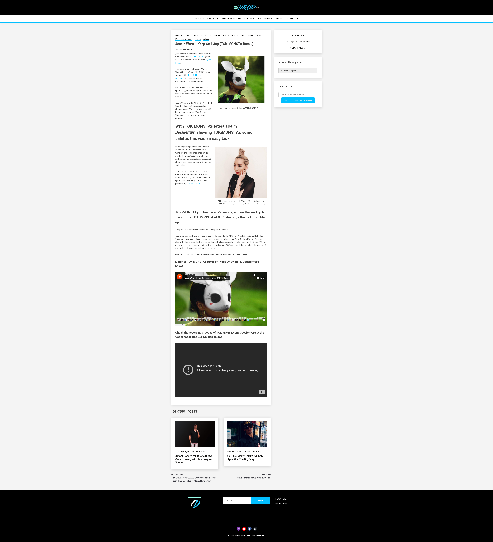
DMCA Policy (281, 499)
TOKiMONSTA (196, 56)
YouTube (244, 529)
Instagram (238, 529)
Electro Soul (206, 35)
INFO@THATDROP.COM (298, 41)
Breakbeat (180, 35)
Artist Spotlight (182, 451)
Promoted (264, 18)
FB (250, 529)
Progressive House (183, 39)
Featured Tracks (221, 35)
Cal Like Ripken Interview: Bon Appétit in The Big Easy (245, 457)
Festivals (212, 18)
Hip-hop (234, 35)
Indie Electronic (247, 35)
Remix (198, 39)
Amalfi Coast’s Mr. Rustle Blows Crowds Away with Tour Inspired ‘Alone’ (194, 459)
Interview (257, 451)
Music (198, 18)
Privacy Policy (281, 503)
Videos (206, 39)
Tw (255, 529)
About (279, 18)
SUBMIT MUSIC (297, 47)
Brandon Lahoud (184, 49)
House (247, 451)
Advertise (292, 18)
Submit (248, 18)
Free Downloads (231, 18)
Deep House (193, 35)
